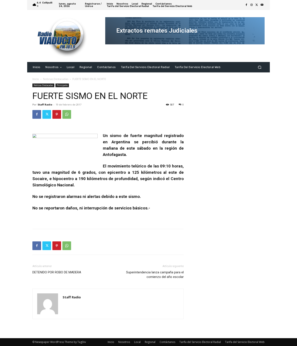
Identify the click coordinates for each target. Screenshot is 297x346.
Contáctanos (167, 342)
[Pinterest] (56, 114)
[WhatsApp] (66, 114)
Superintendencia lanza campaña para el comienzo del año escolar (155, 274)
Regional (150, 342)
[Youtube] (262, 5)
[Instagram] (251, 5)
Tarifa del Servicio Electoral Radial (200, 342)
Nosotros (124, 342)
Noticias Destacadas (55, 79)
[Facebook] (246, 5)
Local (137, 342)
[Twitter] (256, 5)
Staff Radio (45, 104)
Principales (62, 85)
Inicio (35, 79)
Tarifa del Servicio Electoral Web (245, 342)
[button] (259, 67)
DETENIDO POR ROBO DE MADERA (56, 272)
